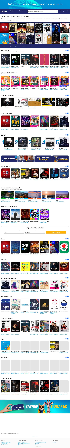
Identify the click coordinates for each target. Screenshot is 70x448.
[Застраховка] (43, 158)
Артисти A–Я (38, 446)
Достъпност (20, 444)
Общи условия (4, 443)
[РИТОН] (56, 27)
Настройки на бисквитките (24, 443)
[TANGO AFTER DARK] (47, 27)
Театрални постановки (8, 278)
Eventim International (5, 444)
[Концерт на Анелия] (64, 27)
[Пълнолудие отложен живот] (30, 38)
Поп (2, 339)
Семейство (24, 46)
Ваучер (31, 46)
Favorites (54, 442)
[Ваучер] (26, 158)
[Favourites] (9, 158)
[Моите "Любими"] (64, 11)
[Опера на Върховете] (38, 38)
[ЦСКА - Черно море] (4, 27)
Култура (16, 46)
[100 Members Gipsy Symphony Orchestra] (47, 38)
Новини (37, 443)
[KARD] (21, 27)
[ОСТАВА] (38, 27)
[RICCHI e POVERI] (13, 27)
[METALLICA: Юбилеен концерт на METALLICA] (30, 27)
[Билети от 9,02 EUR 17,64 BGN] (4, 38)
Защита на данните (22, 442)
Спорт (10, 46)
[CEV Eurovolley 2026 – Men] (13, 38)
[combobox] (42, 11)
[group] (35, 406)
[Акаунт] (67, 11)
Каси (36, 444)
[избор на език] (60, 11)
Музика (3, 46)
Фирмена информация (6, 442)
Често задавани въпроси (40, 442)
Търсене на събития (56, 232)
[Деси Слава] (56, 38)
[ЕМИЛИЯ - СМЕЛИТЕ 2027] (64, 38)
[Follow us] (60, 158)
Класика (3, 260)
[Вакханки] (21, 38)
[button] (18, 33)
